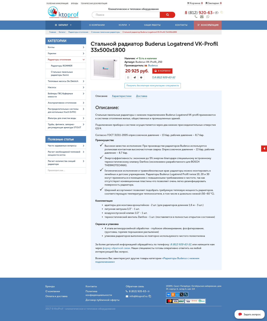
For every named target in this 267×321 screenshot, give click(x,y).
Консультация (209, 25)
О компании (97, 25)
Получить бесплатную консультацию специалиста (153, 85)
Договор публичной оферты (102, 299)
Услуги (124, 25)
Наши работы (152, 25)
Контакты (181, 25)
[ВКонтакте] (168, 294)
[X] (181, 294)
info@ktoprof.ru (138, 296)
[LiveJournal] (186, 294)
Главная (52, 32)
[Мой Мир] (177, 294)
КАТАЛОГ (63, 25)
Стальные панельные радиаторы (105, 32)
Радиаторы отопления (78, 32)
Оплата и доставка (56, 296)
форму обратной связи (116, 248)
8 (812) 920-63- (138, 291)
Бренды (74, 3)
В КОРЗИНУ (163, 71)
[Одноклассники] (173, 294)
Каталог (62, 32)
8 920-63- (199, 12)
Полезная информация (57, 3)
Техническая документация (94, 3)
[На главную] (63, 12)
